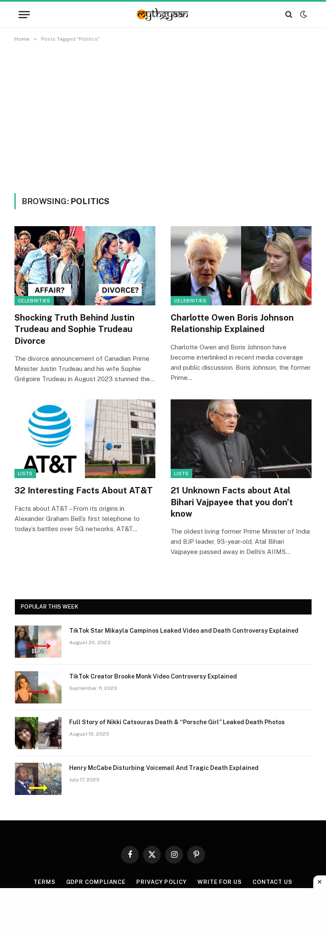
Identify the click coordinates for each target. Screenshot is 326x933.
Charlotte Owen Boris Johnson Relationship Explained (232, 323)
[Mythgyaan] (163, 14)
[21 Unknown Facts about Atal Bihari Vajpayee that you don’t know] (241, 439)
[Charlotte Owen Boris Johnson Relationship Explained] (241, 265)
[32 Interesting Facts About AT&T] (84, 439)
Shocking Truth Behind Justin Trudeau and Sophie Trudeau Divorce (74, 329)
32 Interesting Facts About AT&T (83, 490)
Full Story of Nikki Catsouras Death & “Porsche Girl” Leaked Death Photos (177, 722)
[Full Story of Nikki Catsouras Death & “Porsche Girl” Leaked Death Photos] (38, 733)
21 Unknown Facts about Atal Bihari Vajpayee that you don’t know (232, 501)
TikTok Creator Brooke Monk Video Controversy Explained (153, 676)
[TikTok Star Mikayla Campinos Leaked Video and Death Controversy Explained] (38, 642)
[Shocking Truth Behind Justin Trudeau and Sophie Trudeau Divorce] (84, 265)
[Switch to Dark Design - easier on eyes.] (302, 14)
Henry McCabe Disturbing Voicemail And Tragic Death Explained (164, 767)
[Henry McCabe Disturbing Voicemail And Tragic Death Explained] (38, 779)
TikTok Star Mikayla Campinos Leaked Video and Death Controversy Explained (183, 630)
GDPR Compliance (96, 882)
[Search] (289, 14)
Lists (25, 473)
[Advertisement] (163, 116)
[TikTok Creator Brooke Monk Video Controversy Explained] (38, 687)
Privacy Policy (161, 882)
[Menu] (24, 14)
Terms (45, 882)
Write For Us (219, 882)
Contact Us (272, 882)
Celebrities (34, 300)
